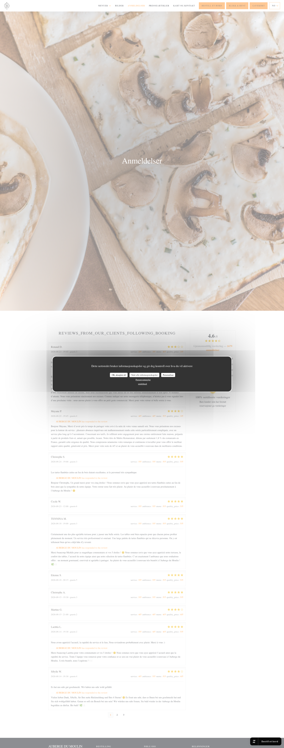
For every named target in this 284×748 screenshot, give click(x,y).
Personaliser (168, 374)
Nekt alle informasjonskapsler (144, 374)
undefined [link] (142, 383)
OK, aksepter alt (119, 374)
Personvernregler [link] (143, 379)
